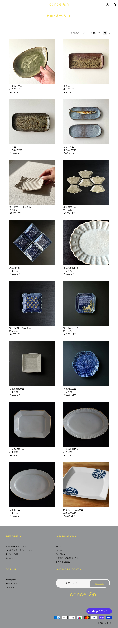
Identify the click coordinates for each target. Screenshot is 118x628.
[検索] (10, 4)
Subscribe (99, 583)
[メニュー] (3, 4)
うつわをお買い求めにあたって (19, 550)
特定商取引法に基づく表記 (67, 558)
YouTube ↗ (11, 587)
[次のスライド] (50, 61)
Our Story (60, 550)
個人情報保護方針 (63, 561)
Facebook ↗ (12, 583)
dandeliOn (108, 622)
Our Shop (60, 554)
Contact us (11, 558)
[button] (94, 32)
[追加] (50, 79)
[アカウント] (107, 4)
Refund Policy (13, 554)
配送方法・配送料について (17, 546)
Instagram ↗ (12, 579)
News (58, 546)
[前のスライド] (13, 61)
